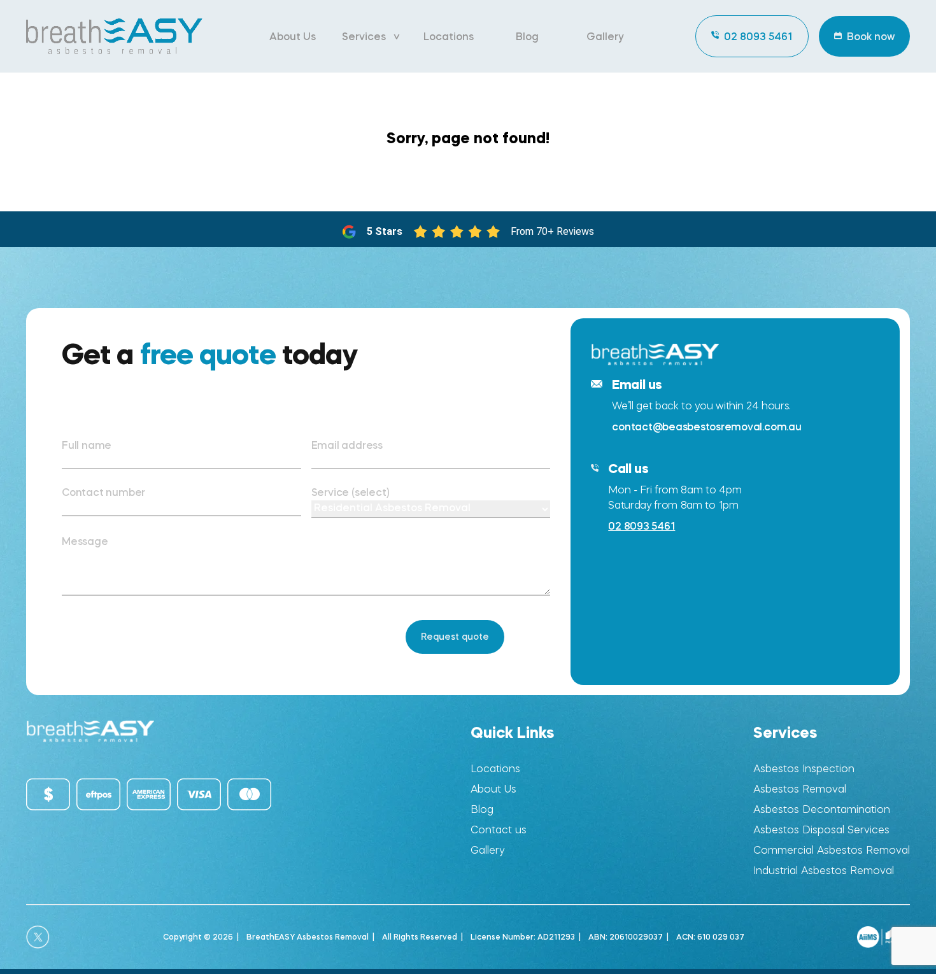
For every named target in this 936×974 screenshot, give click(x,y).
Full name (86, 445)
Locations (448, 36)
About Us (292, 36)
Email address (347, 445)
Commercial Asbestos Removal (831, 850)
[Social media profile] (38, 937)
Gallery (605, 36)
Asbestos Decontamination (821, 809)
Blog (527, 36)
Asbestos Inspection (803, 769)
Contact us (499, 830)
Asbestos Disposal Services (821, 830)
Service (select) (350, 492)
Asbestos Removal (799, 789)
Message (85, 541)
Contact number (103, 492)
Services (364, 36)
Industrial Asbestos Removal (823, 871)
